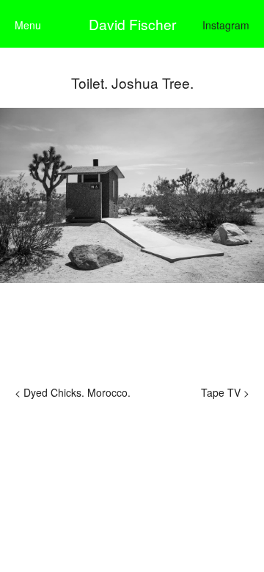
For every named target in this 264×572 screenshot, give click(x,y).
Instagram (225, 25)
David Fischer (132, 24)
